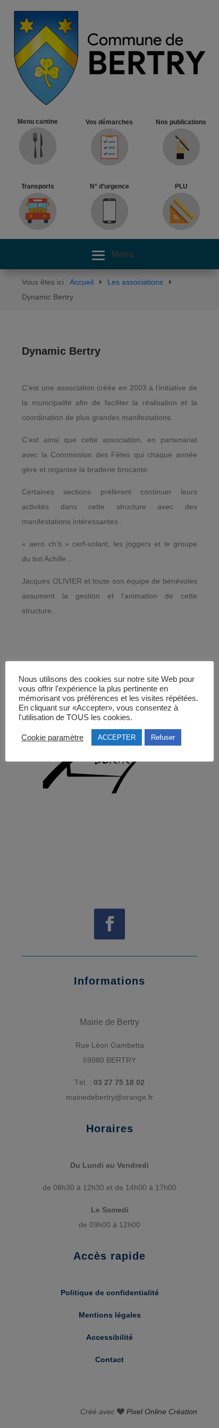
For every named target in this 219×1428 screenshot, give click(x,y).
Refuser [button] (163, 737)
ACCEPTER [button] (117, 737)
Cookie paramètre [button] (52, 737)
